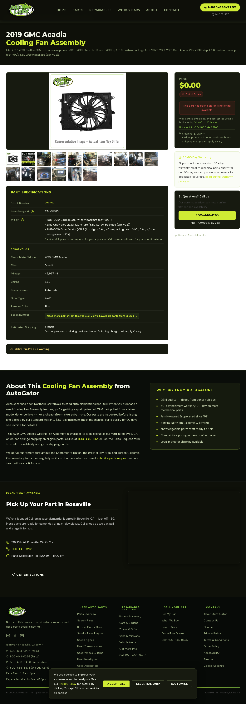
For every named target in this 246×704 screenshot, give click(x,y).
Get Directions (30, 574)
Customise (179, 683)
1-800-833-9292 (222, 7)
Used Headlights (87, 659)
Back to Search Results (192, 235)
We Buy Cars (129, 10)
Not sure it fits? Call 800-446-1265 (198, 127)
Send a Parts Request (91, 633)
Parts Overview (86, 614)
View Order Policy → (205, 122)
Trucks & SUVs (128, 629)
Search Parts (85, 620)
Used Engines (85, 640)
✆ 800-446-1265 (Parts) (22, 656)
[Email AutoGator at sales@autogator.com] (22, 636)
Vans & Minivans (129, 636)
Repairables (100, 10)
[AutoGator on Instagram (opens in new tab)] (8, 636)
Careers (209, 627)
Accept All (116, 683)
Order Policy (211, 646)
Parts (77, 10)
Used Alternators (88, 665)
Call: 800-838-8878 (175, 640)
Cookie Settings (214, 665)
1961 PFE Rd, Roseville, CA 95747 (24, 644)
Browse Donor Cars (89, 627)
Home (61, 10)
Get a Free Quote (173, 633)
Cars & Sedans (128, 623)
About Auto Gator (215, 614)
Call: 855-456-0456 (132, 655)
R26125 (49, 203)
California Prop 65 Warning (32, 349)
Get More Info (128, 648)
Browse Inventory (130, 616)
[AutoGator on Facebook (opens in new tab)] (15, 636)
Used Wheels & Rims (90, 653)
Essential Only (148, 683)
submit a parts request (112, 458)
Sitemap (209, 659)
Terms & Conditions (216, 640)
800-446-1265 (207, 215)
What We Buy (170, 620)
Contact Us (211, 620)
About (152, 10)
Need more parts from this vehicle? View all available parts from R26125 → (92, 316)
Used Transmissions (89, 646)
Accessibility (211, 653)
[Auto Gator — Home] (21, 10)
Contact (172, 10)
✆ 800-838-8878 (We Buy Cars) (27, 667)
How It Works (170, 627)
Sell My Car (169, 614)
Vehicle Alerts (127, 642)
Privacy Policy (212, 633)
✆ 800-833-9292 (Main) (22, 651)
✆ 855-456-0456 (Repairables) (27, 662)
